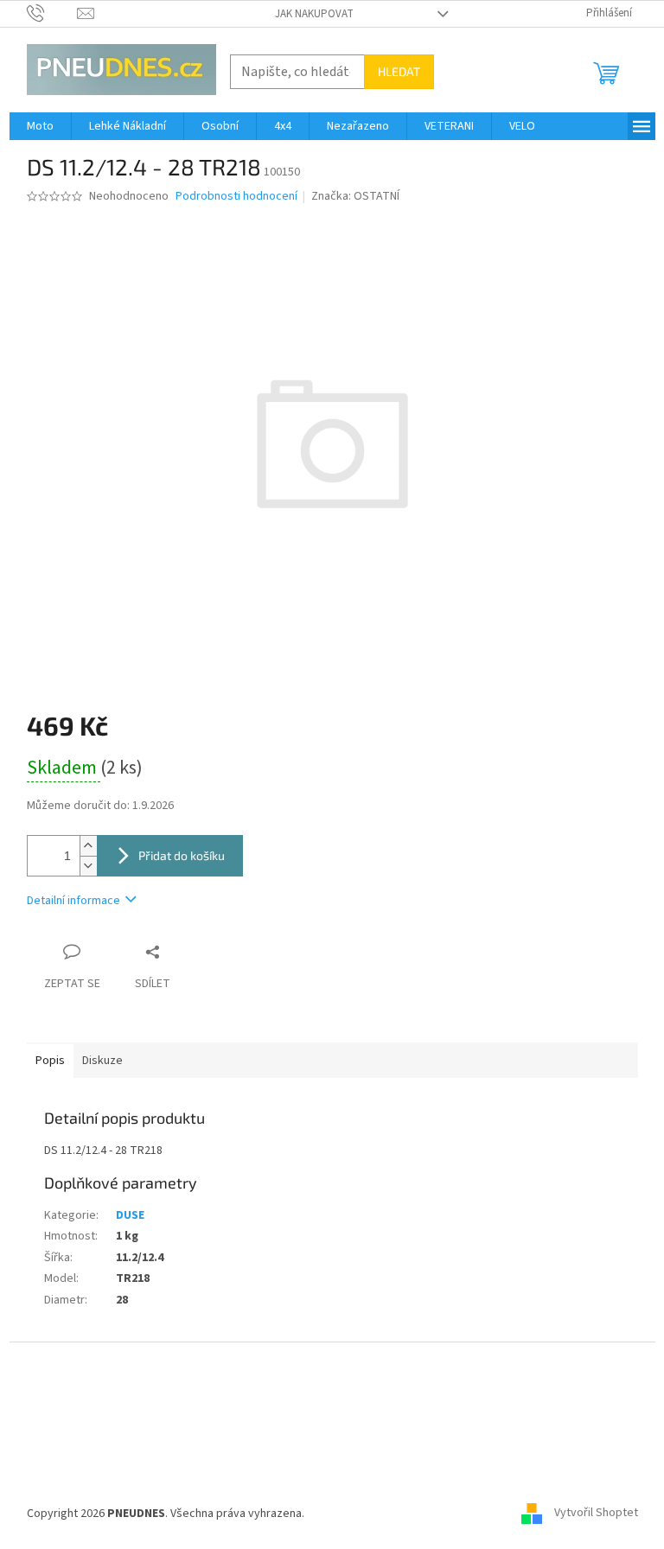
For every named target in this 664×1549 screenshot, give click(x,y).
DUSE (130, 1215)
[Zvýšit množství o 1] (88, 846)
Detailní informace (73, 900)
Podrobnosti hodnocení (236, 196)
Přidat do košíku (181, 855)
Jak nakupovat (314, 14)
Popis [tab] (50, 1060)
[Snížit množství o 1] (88, 866)
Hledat (399, 71)
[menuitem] (40, 126)
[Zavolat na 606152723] (52, 13)
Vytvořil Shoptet (596, 1513)
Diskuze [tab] (102, 1060)
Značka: (355, 196)
